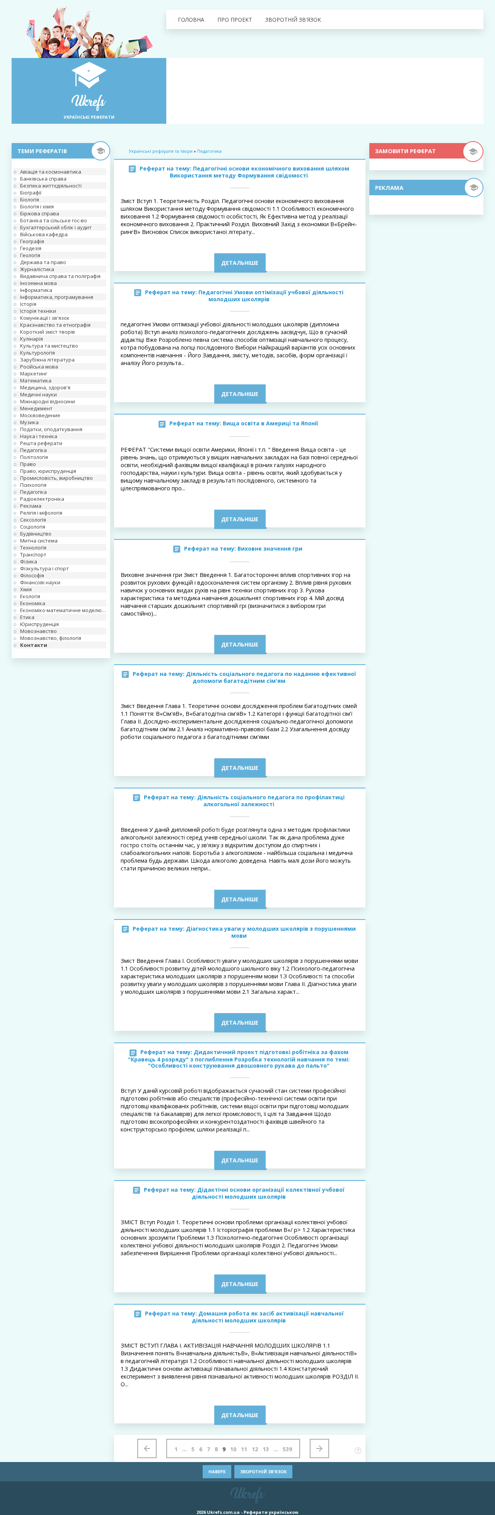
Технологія (33, 547)
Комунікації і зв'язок (45, 317)
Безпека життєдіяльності (51, 185)
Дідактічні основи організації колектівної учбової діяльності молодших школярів (268, 1193)
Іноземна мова (38, 283)
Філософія (32, 575)
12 (255, 1449)
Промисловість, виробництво (56, 477)
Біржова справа (39, 213)
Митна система (39, 540)
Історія (28, 303)
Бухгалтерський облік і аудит (56, 227)
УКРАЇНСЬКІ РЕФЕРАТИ (89, 117)
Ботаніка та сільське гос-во (53, 220)
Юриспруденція (39, 624)
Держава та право (43, 262)
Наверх (216, 1471)
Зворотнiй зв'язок (293, 19)
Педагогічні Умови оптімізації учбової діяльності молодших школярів (270, 295)
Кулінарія (31, 338)
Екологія (30, 596)
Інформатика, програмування (56, 296)
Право (28, 464)
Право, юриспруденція (48, 470)
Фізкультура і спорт (44, 568)
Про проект (234, 19)
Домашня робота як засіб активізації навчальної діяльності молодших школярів (268, 1317)
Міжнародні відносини (47, 401)
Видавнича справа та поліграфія (60, 276)
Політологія (34, 457)
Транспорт (33, 554)
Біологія (29, 199)
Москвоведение (40, 415)
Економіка (32, 603)
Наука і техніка (38, 436)
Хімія (26, 589)
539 (287, 1449)
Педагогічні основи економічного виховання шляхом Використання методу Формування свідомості (259, 172)
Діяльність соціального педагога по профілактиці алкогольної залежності (271, 800)
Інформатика (36, 290)
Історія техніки (38, 310)
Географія (32, 241)
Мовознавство (38, 631)
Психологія (33, 484)
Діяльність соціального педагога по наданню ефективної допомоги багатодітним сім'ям (271, 677)
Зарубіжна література (47, 359)
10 (233, 1449)
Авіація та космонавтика (50, 171)
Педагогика (209, 151)
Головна (191, 19)
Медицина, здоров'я (45, 387)
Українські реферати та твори (161, 151)
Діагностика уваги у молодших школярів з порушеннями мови (271, 932)
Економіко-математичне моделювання (63, 610)
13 (266, 1449)
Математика (35, 380)
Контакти (33, 644)
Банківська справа (43, 178)
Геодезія (30, 248)
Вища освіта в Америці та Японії (270, 423)
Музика (29, 422)
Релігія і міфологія (41, 512)
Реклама (30, 505)
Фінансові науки (40, 582)
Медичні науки (38, 394)
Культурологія (37, 352)
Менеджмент (36, 408)
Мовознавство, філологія (50, 638)
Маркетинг (33, 373)
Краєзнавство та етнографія (55, 324)
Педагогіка (33, 450)
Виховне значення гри (269, 548)
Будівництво (35, 533)
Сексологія (33, 519)
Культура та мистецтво (49, 345)
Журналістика (37, 269)
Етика (27, 617)
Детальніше (239, 262)
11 (244, 1449)
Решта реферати (41, 443)
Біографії (30, 192)
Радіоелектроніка (42, 498)
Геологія (30, 255)
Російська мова (39, 366)
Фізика (28, 561)
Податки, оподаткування (51, 429)
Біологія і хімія (37, 206)
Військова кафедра (44, 234)
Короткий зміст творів (47, 331)
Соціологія (32, 526)
